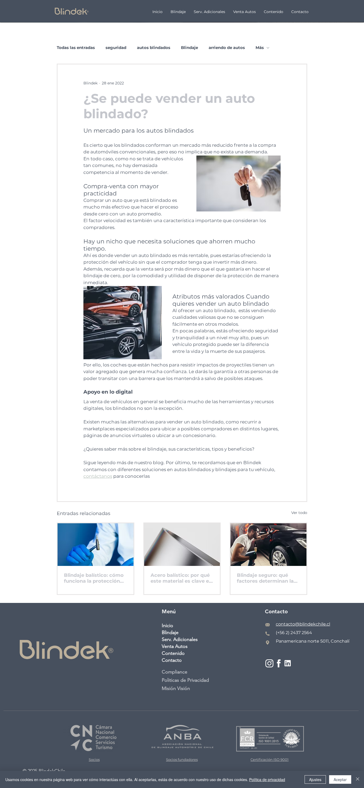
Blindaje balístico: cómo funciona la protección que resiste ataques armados (94, 578)
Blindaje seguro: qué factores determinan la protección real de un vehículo (265, 578)
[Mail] (267, 624)
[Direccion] (267, 642)
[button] (273, 11)
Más (260, 47)
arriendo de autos (227, 47)
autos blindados (153, 47)
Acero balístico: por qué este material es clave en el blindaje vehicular (181, 578)
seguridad (116, 47)
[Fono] (267, 633)
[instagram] (269, 663)
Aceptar (340, 779)
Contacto (172, 660)
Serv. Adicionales (180, 639)
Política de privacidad (267, 779)
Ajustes (315, 779)
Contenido (173, 653)
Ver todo (299, 512)
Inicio (167, 625)
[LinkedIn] (288, 663)
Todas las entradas (76, 47)
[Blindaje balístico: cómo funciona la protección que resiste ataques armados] (96, 544)
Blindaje (189, 47)
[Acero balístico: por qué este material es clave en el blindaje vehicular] (182, 544)
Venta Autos (175, 646)
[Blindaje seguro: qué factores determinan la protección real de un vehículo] (268, 544)
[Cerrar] (357, 779)
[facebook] (279, 663)
